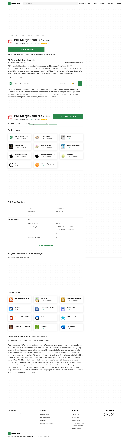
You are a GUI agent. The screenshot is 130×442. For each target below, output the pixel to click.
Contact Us (43, 420)
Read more (80, 62)
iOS (95, 3)
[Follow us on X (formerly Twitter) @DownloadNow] (108, 414)
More (118, 3)
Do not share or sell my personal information (78, 424)
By (21, 43)
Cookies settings (76, 428)
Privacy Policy (75, 414)
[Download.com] (14, 3)
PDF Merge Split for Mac (40, 336)
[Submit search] (24, 3)
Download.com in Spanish (47, 423)
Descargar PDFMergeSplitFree (17, 257)
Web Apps (110, 3)
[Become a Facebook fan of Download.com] (105, 414)
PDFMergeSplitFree (32, 40)
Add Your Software (45, 417)
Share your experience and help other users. (43, 54)
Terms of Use (75, 417)
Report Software (47, 246)
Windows (82, 3)
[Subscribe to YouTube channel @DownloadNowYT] (112, 414)
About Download (44, 414)
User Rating (37, 43)
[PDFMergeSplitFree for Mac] (10, 41)
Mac (89, 3)
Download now (27, 49)
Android (102, 3)
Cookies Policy (76, 420)
